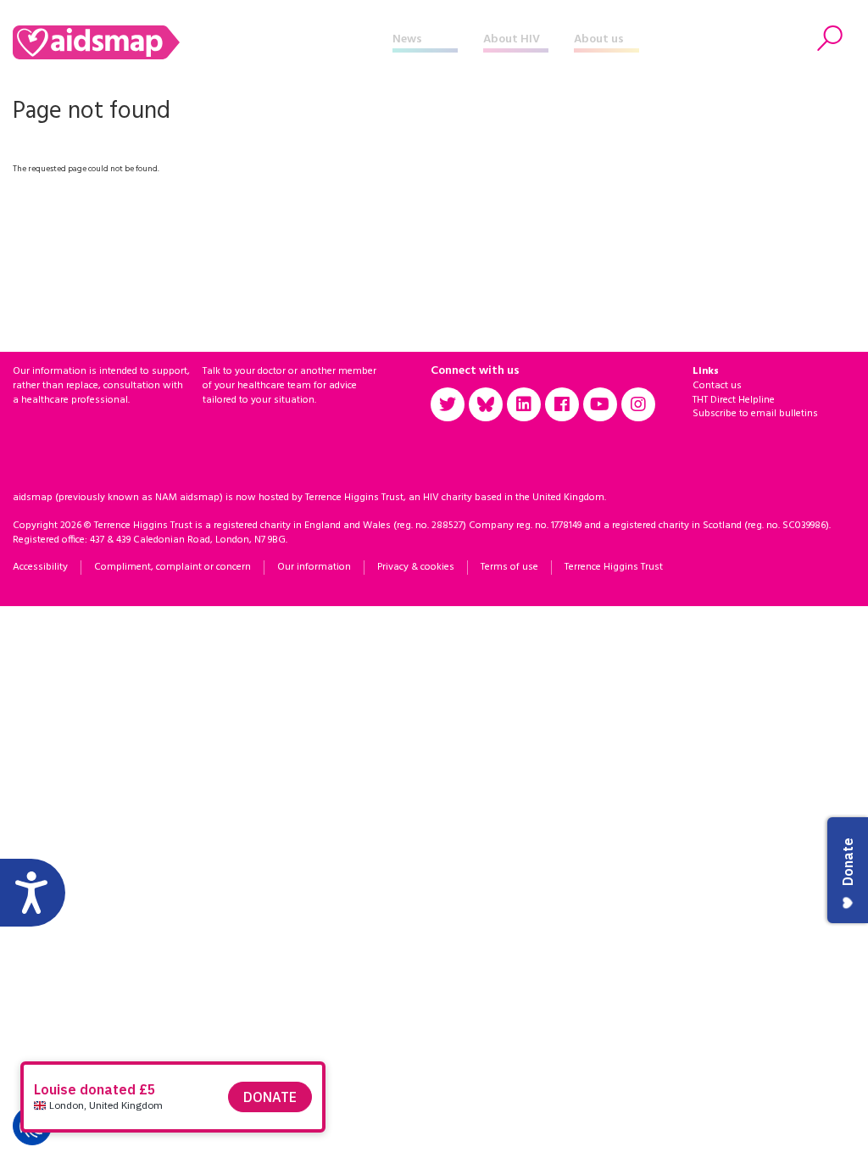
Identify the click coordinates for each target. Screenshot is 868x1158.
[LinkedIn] (524, 404)
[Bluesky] (486, 404)
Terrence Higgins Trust (614, 567)
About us (599, 39)
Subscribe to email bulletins (755, 413)
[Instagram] (638, 404)
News (407, 39)
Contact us (717, 385)
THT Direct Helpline (734, 400)
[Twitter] (448, 404)
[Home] (202, 42)
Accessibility (40, 567)
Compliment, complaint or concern (172, 567)
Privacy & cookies (415, 567)
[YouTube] (600, 404)
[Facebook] (562, 404)
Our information (314, 567)
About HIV (511, 39)
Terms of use (509, 567)
